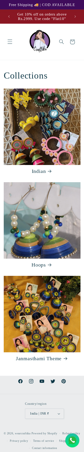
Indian (39, 171)
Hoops (39, 265)
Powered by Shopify (44, 433)
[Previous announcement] (9, 16)
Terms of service (43, 440)
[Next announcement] (75, 16)
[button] (9, 41)
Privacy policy (19, 440)
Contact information (44, 448)
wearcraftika (23, 433)
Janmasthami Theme (39, 358)
